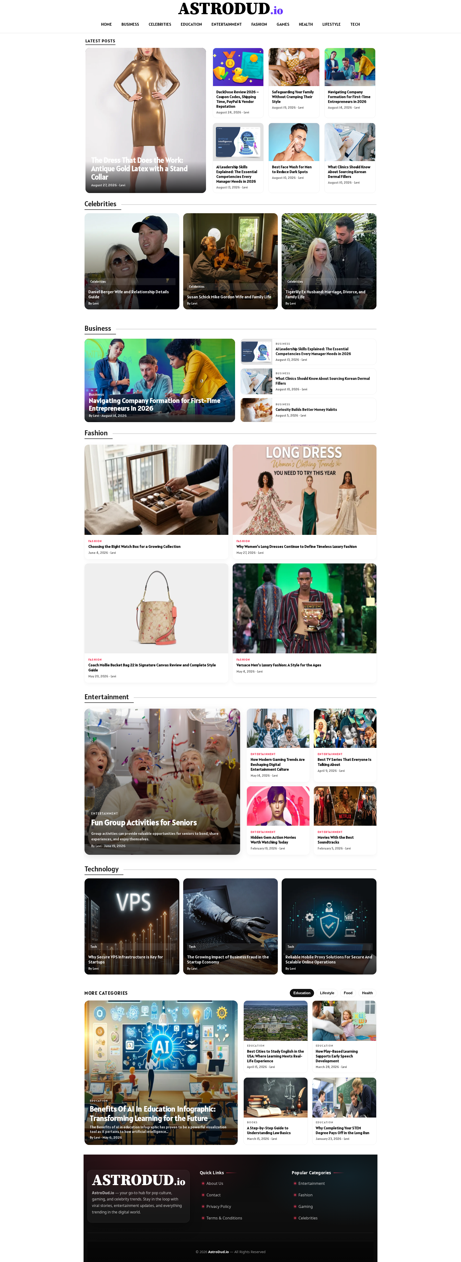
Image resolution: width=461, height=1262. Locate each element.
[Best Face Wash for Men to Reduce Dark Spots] (294, 142)
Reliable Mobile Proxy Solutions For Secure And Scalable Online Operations (328, 959)
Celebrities (160, 24)
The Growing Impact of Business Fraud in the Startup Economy (228, 959)
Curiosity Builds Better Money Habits (306, 409)
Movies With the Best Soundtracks (336, 840)
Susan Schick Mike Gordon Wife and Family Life (229, 297)
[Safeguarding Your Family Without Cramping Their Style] (294, 67)
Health (306, 24)
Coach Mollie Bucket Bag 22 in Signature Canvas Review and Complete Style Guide (152, 667)
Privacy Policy (218, 1206)
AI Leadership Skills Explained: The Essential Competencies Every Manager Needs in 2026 (236, 174)
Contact (213, 1195)
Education (191, 24)
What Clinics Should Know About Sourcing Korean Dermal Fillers (349, 171)
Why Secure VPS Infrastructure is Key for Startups (125, 959)
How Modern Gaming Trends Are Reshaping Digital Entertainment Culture (278, 764)
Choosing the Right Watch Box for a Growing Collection (134, 546)
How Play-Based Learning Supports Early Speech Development (337, 1056)
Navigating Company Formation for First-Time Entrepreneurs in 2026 (349, 96)
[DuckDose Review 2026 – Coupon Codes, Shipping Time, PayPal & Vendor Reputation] (238, 67)
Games (283, 24)
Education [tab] (301, 993)
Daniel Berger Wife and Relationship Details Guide (128, 294)
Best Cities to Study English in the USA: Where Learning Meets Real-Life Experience (275, 1056)
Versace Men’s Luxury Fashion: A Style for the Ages (279, 665)
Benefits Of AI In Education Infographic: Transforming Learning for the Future (153, 1113)
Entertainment (227, 24)
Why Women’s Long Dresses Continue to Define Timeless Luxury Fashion (297, 546)
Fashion (259, 24)
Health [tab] (367, 993)
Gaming (305, 1206)
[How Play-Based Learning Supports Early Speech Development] (344, 1021)
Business (130, 24)
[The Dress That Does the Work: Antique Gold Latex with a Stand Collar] (145, 120)
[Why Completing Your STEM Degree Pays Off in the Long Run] (344, 1098)
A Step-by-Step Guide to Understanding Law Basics (269, 1130)
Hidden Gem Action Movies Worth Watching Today (273, 840)
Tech (355, 24)
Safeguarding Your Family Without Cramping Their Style (293, 96)
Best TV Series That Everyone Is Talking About (344, 762)
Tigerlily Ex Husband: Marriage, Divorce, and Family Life (325, 294)
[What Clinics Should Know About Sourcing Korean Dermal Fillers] (350, 142)
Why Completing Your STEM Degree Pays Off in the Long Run (342, 1130)
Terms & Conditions (224, 1218)
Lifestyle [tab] (327, 993)
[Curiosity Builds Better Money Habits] (256, 410)
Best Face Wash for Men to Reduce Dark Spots (292, 169)
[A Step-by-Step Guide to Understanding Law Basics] (276, 1098)
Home (106, 24)
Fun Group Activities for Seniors (144, 822)
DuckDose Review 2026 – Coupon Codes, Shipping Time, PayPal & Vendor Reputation (237, 99)
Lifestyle (331, 24)
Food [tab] (348, 993)
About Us (214, 1183)
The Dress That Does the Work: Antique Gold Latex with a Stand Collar (139, 169)
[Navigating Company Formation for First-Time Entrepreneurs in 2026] (350, 67)
